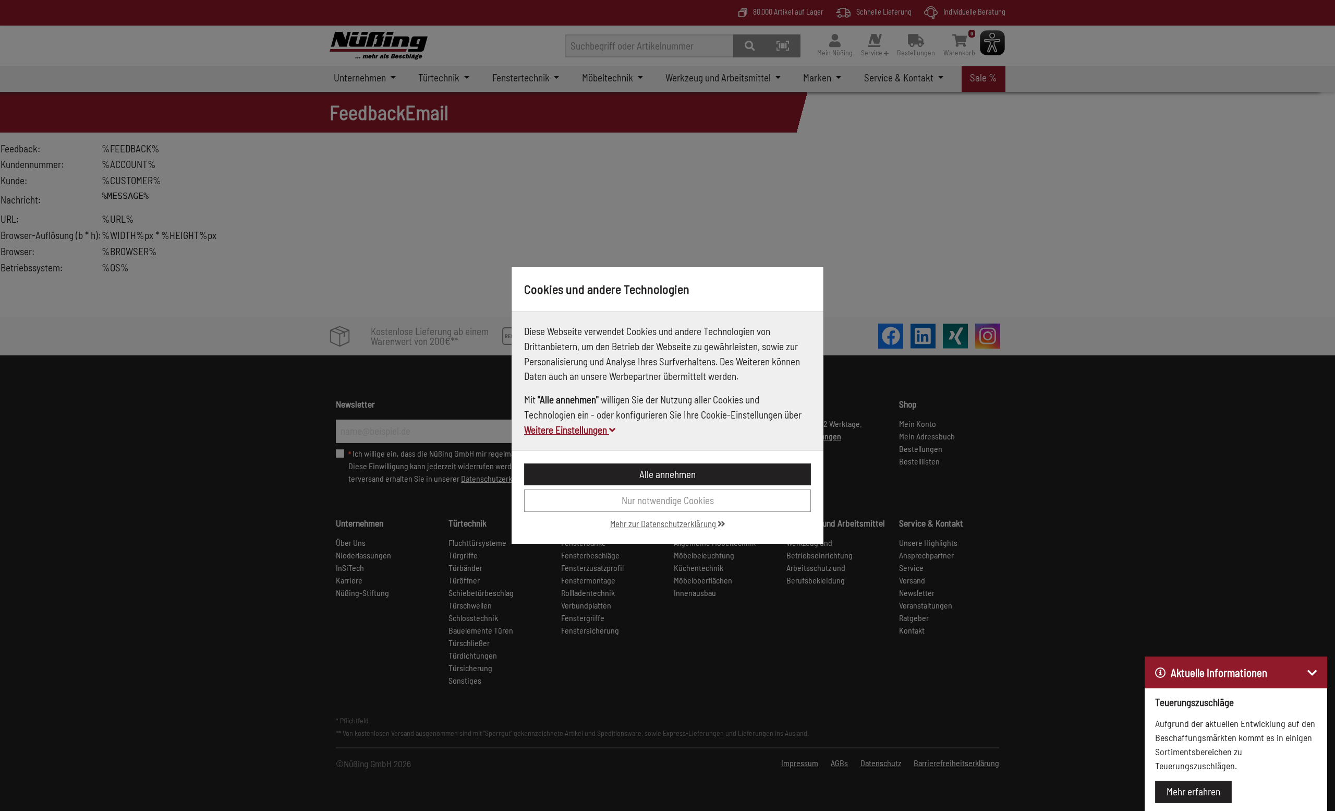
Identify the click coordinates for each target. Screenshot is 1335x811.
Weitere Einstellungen (566, 430)
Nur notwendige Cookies (668, 500)
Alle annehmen (667, 474)
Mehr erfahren (1193, 791)
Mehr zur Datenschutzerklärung (664, 523)
